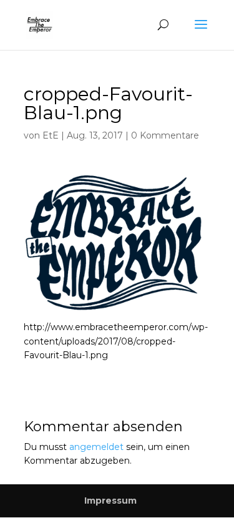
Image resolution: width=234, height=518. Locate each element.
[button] (117, 242)
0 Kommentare (165, 135)
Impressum (110, 500)
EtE (50, 135)
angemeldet (96, 446)
